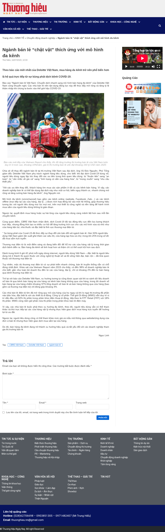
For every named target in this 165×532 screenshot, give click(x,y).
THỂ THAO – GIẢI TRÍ (80, 476)
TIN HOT (105, 476)
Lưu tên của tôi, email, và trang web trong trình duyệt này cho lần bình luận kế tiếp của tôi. (52, 412)
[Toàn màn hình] (158, 66)
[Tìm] (160, 25)
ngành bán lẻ (55, 345)
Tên (5, 402)
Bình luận (8, 373)
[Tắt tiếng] (153, 66)
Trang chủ (7, 38)
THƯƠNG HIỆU (43, 438)
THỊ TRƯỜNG (75, 438)
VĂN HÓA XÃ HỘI (45, 476)
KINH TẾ (19, 38)
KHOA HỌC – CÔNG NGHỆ (13, 478)
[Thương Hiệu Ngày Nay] (24, 8)
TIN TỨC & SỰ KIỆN (13, 438)
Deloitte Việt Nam (36, 345)
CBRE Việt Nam (17, 345)
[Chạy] (126, 66)
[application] (142, 58)
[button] (29, 22)
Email (42, 402)
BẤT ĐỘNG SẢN (143, 438)
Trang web (81, 402)
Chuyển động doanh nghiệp (41, 38)
